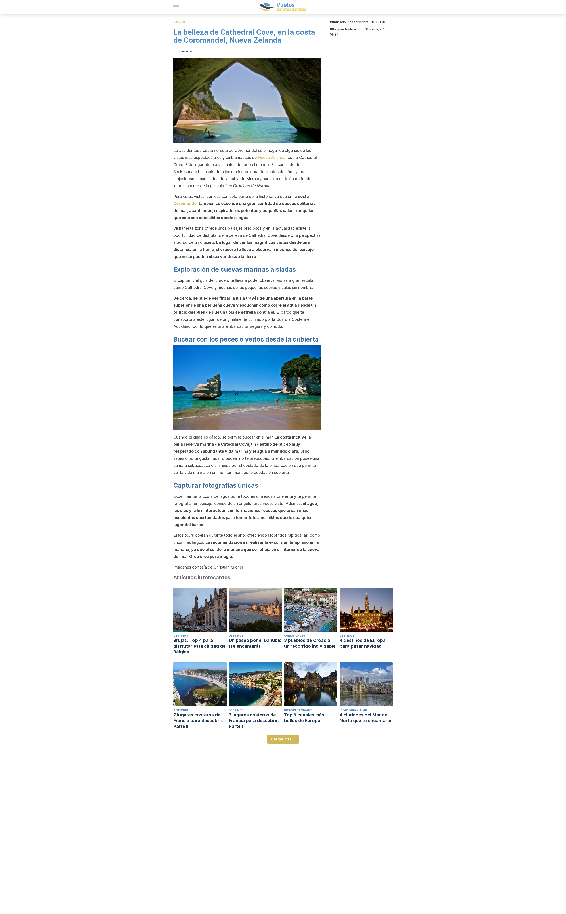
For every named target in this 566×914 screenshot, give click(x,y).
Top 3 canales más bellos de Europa (304, 717)
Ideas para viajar (298, 710)
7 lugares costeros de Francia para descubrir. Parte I (254, 720)
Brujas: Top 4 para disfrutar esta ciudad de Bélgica (199, 646)
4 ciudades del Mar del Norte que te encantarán (366, 717)
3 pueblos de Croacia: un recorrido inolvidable (310, 643)
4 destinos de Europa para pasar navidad (363, 643)
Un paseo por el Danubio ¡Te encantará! (255, 643)
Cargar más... (283, 739)
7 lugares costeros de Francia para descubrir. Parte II (198, 720)
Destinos (179, 21)
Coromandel (185, 203)
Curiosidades (294, 635)
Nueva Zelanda (271, 157)
